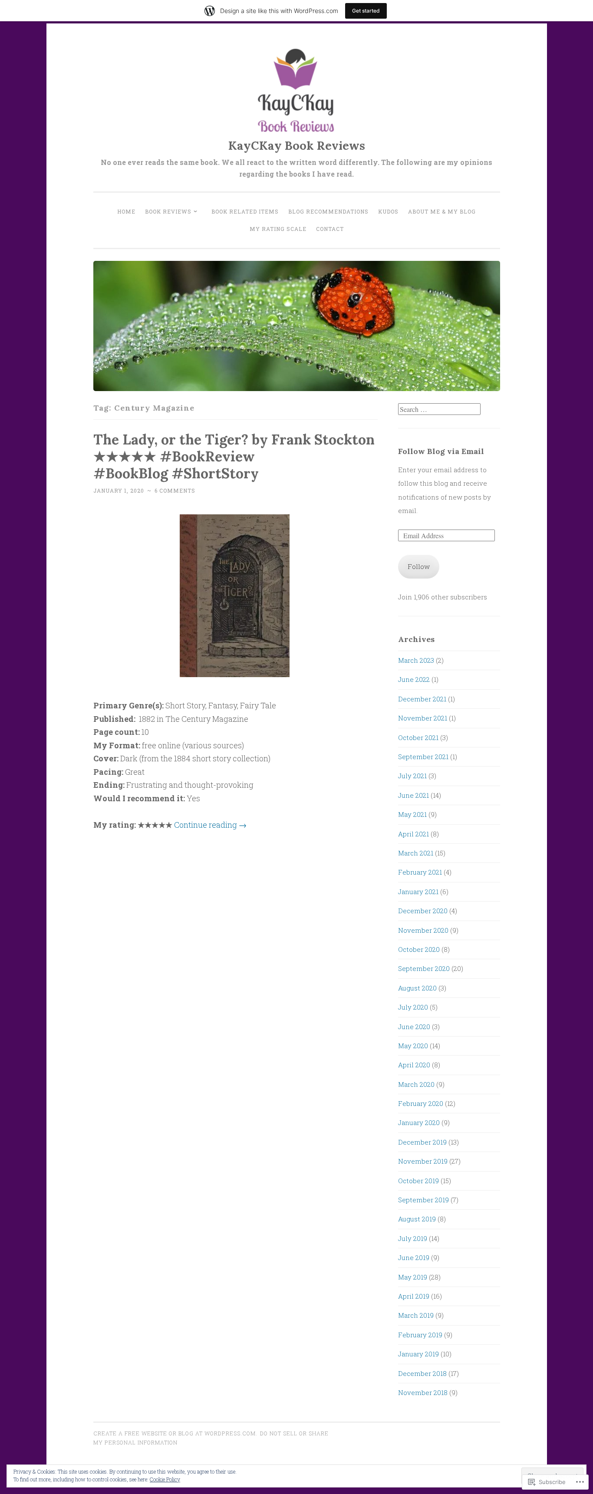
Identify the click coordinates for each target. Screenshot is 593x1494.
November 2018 (423, 1392)
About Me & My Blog (442, 211)
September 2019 (423, 1199)
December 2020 (423, 910)
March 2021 (415, 853)
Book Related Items (245, 211)
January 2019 (418, 1353)
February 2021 (420, 872)
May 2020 (413, 1045)
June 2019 (413, 1257)
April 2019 (413, 1296)
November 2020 (423, 930)
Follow (419, 566)
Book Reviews (168, 211)
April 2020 (414, 1064)
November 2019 (423, 1161)
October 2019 (418, 1180)
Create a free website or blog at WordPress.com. (175, 1433)
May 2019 (412, 1277)
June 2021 (413, 795)
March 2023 (416, 660)
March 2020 (416, 1084)
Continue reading (210, 824)
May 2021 (412, 814)
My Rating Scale (278, 228)
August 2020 (417, 988)
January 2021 (418, 891)
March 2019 (416, 1315)
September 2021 (423, 756)
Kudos (388, 211)
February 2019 (420, 1334)
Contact (330, 228)
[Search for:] (439, 409)
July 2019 (412, 1238)
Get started (366, 10)
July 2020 (413, 1007)
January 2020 (419, 1122)
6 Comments (175, 490)
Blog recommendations (328, 211)
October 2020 (419, 949)
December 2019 (422, 1142)
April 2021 (413, 833)
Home (126, 211)
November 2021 (422, 718)
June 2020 (414, 1026)
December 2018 (422, 1373)
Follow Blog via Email (441, 451)
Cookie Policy (165, 1479)
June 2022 (414, 679)
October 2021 (418, 737)
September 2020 (424, 968)
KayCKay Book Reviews (296, 145)
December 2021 (422, 698)
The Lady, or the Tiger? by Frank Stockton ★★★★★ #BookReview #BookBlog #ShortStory (234, 456)
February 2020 (420, 1103)
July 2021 (412, 775)
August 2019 (417, 1218)
